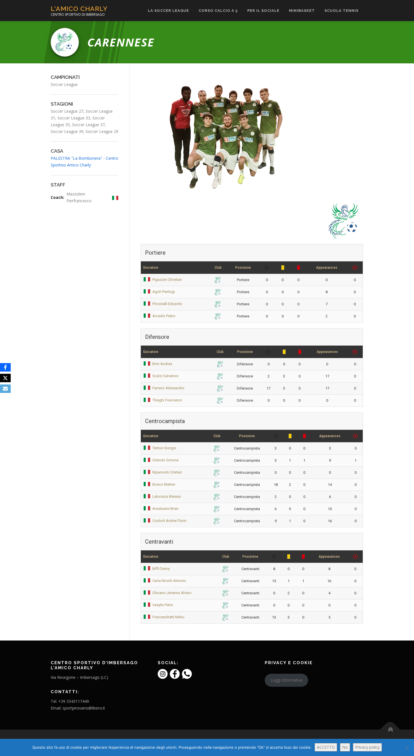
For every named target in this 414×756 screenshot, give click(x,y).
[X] (5, 378)
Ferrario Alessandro (168, 388)
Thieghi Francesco (167, 400)
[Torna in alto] (390, 730)
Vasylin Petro (162, 605)
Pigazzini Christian (167, 279)
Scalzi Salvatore (165, 376)
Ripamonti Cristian (167, 472)
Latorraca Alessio (166, 496)
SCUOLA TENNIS (341, 10)
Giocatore (150, 268)
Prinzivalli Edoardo (167, 304)
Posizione (243, 268)
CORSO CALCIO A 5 (218, 10)
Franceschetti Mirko (168, 617)
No (345, 747)
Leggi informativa (286, 680)
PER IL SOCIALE (263, 10)
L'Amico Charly (79, 8)
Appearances (326, 268)
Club (218, 268)
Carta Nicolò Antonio (169, 581)
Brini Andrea (162, 364)
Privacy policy (367, 747)
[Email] (5, 388)
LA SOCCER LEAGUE (168, 10)
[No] (407, 747)
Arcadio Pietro (163, 316)
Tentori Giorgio (164, 448)
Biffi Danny (161, 568)
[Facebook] (5, 367)
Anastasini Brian (165, 508)
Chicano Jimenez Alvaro (172, 593)
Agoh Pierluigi (163, 292)
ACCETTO (326, 747)
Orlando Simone (165, 460)
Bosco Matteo (163, 484)
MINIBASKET (302, 10)
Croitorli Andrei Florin (169, 521)
